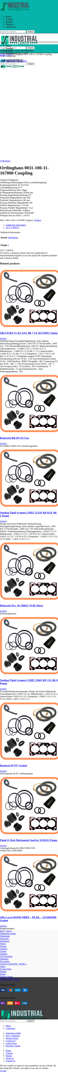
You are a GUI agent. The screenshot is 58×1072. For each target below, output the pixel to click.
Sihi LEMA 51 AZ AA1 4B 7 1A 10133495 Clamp (29, 332)
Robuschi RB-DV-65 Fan (14, 437)
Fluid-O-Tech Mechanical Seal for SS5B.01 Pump (28, 840)
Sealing (9, 54)
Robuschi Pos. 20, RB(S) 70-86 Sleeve (21, 605)
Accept (3, 1070)
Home (3, 54)
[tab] (32, 225)
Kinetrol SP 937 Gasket (13, 765)
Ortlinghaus (5, 161)
